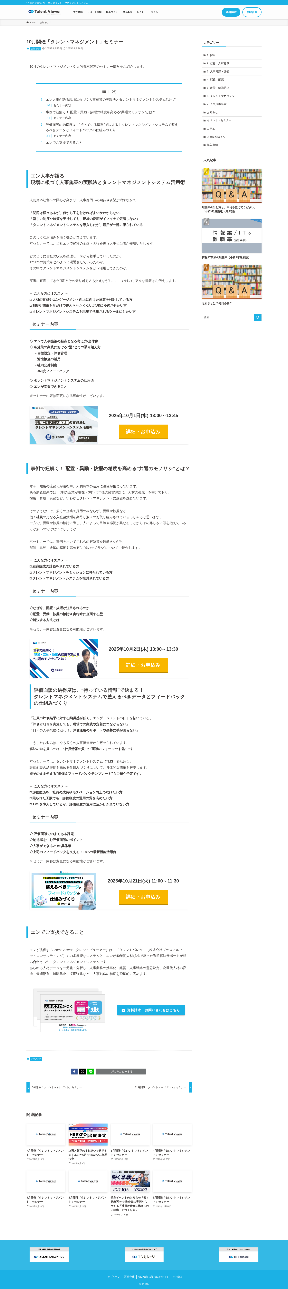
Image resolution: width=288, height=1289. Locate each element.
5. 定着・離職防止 (218, 87)
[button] (74, 1071)
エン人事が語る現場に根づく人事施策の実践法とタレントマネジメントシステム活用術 (111, 99)
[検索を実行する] (258, 317)
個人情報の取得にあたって (153, 1276)
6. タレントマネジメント (222, 96)
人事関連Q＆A (216, 136)
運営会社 (129, 1276)
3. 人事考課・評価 (218, 71)
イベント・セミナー (219, 120)
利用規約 (178, 1276)
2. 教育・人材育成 (218, 63)
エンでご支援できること (64, 142)
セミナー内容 (62, 105)
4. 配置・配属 (215, 79)
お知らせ (35, 48)
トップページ (112, 1276)
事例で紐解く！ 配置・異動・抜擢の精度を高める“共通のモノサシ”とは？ (101, 112)
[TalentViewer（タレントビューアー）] (44, 12)
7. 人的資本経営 (216, 104)
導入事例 (212, 144)
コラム (211, 128)
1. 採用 (211, 55)
